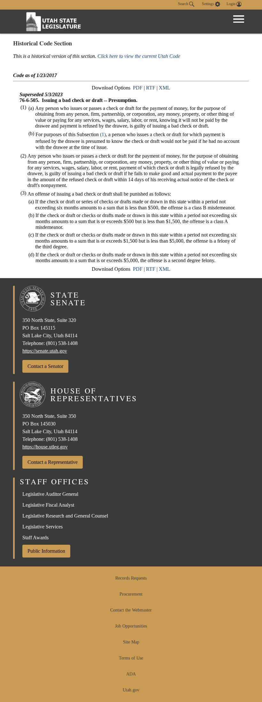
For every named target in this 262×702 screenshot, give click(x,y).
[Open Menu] (238, 19)
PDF (138, 87)
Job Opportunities (131, 626)
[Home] (53, 22)
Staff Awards (35, 537)
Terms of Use (131, 658)
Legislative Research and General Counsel (65, 516)
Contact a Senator (45, 366)
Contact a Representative (52, 462)
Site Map (131, 642)
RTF (150, 87)
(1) (103, 134)
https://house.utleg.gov (45, 446)
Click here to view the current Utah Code (138, 56)
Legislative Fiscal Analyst (48, 505)
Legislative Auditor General (50, 494)
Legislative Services (42, 526)
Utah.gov (131, 690)
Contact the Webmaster (131, 610)
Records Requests (131, 578)
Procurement (131, 594)
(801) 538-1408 (62, 343)
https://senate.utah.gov (44, 351)
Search (183, 4)
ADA (131, 674)
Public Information (46, 551)
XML (164, 87)
